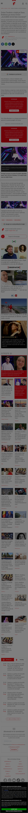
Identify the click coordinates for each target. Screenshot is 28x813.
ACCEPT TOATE (14, 809)
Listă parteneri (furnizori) (4, 806)
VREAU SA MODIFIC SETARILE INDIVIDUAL (14, 810)
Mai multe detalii (6, 790)
